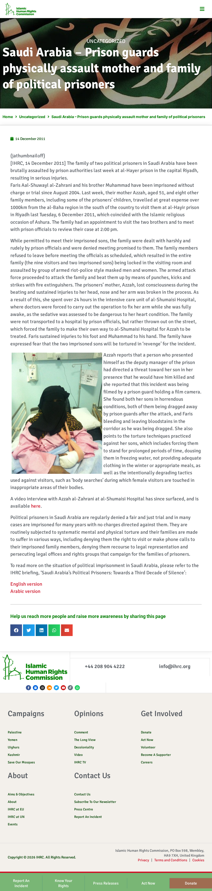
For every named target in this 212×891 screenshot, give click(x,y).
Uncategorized (106, 41)
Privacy (143, 860)
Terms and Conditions (170, 860)
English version (26, 584)
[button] (202, 9)
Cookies (198, 860)
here (36, 506)
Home (8, 116)
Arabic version (25, 591)
